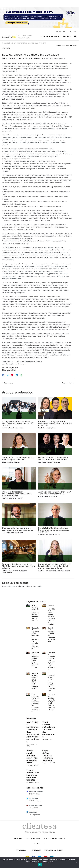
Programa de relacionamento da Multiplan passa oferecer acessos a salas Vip (18, 566)
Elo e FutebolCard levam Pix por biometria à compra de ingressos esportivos (53, 530)
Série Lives (6, 48)
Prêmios (24, 43)
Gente (11, 462)
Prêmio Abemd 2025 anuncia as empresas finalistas (32, 775)
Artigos (21, 58)
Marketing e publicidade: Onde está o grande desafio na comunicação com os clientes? (51, 614)
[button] (75, 36)
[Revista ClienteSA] (27, 791)
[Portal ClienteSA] (27, 805)
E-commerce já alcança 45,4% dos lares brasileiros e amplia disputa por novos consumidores (54, 566)
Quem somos (21, 850)
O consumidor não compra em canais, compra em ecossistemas (17, 529)
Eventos (31, 43)
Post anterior (7, 383)
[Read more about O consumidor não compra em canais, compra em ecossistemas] (19, 514)
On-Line (21, 428)
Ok (40, 865)
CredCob (66, 36)
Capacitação (42, 462)
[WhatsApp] (21, 375)
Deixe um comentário (41, 58)
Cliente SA (28, 58)
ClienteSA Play (40, 43)
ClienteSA (44, 36)
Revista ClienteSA (36, 791)
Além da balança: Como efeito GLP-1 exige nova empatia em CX (55, 493)
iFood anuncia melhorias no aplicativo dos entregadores (48, 729)
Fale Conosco (35, 850)
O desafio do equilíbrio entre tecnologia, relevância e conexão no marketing (55, 423)
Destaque (48, 428)
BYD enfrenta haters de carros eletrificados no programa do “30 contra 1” (17, 423)
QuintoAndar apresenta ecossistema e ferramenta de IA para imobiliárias (17, 494)
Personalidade (8, 43)
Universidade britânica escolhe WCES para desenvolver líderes (53, 458)
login (19, 586)
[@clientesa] (27, 798)
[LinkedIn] (17, 375)
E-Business (49, 570)
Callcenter (55, 36)
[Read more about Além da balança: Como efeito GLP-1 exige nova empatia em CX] (55, 478)
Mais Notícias (13, 428)
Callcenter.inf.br (33, 838)
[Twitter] (8, 375)
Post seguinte (68, 383)
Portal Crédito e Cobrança (54, 838)
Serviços (57, 534)
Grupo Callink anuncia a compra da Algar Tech (47, 756)
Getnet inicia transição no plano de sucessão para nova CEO (18, 458)
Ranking (17, 43)
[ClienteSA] (27, 812)
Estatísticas (56, 570)
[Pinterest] (12, 375)
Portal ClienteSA (35, 805)
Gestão (54, 428)
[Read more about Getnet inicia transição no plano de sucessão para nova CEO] (19, 444)
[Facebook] (3, 375)
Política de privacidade (53, 850)
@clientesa (33, 798)
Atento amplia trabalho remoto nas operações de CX (31, 757)
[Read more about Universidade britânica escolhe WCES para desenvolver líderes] (55, 444)
